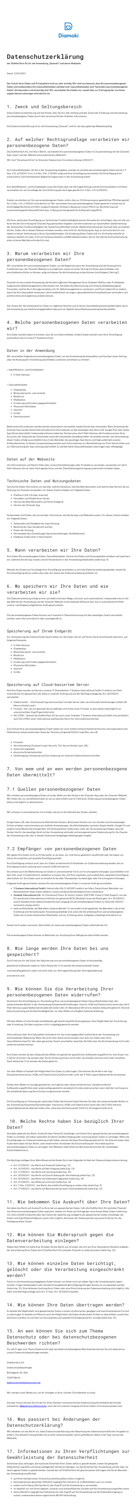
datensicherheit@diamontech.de (23, 1382)
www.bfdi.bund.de (33, 1406)
